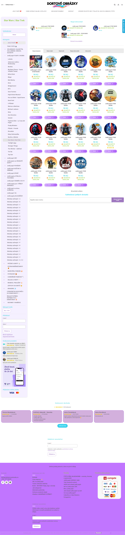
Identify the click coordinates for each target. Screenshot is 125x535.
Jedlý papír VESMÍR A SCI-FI (16, 181)
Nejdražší (61, 51)
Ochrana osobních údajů (39, 492)
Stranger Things (13, 146)
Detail (34, 83)
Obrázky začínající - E (13, 210)
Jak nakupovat (36, 488)
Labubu (10, 59)
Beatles (10, 66)
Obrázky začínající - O (13, 239)
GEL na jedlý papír (37, 481)
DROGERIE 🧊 (12, 288)
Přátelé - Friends (13, 128)
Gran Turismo (12, 91)
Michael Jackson (13, 109)
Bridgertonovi (12, 86)
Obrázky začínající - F (13, 213)
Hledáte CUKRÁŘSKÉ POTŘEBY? (42, 494)
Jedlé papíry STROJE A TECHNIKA (14, 177)
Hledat (14, 34)
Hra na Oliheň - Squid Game (16, 97)
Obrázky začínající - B (13, 202)
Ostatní (10, 118)
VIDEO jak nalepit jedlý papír (72, 484)
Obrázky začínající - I (13, 222)
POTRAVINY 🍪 (12, 274)
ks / (7, 310)
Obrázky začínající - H (13, 219)
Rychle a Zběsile (13, 137)
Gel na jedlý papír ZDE (70, 486)
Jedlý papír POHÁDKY (14, 165)
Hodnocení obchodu (62, 403)
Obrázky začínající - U (13, 254)
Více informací (91, 532)
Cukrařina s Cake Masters (71, 495)
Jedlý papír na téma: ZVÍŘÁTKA (13, 189)
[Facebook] (3, 482)
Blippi (9, 77)
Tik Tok (10, 151)
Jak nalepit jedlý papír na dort (73, 491)
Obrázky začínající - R (13, 245)
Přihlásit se (7, 331)
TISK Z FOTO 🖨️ (12, 46)
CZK (2, 4)
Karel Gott (11, 100)
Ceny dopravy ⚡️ (37, 479)
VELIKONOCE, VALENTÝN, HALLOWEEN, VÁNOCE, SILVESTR (15, 50)
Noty (9, 112)
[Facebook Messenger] (10, 482)
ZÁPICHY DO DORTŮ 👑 (15, 285)
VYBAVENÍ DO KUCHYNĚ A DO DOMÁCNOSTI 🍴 (15, 292)
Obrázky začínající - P (13, 242)
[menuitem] (16, 11)
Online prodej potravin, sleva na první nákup (62, 466)
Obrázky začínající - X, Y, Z (15, 260)
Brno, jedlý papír (69, 488)
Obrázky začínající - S (13, 248)
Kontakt (34, 477)
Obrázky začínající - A (13, 199)
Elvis (9, 83)
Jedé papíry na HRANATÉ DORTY (15, 162)
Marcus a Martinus (13, 106)
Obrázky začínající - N (13, 236)
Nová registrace (8, 334)
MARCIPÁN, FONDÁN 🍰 (15, 271)
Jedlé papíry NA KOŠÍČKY (15, 196)
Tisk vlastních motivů (70, 482)
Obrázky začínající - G (13, 216)
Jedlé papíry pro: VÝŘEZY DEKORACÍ (15, 184)
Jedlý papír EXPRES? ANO (72, 480)
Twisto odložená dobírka (39, 483)
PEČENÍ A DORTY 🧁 (14, 263)
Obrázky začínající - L (13, 231)
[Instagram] (6, 482)
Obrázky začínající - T (13, 251)
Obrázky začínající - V (13, 257)
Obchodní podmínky (38, 490)
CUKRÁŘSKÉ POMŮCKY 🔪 (16, 277)
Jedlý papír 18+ (12, 193)
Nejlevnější (50, 51)
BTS (9, 89)
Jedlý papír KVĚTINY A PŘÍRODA (14, 169)
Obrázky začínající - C (13, 204)
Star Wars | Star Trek (14, 140)
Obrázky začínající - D (13, 207)
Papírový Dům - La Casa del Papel (16, 121)
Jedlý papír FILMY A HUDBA (15, 55)
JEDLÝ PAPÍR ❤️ (13, 43)
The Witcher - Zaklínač (15, 149)
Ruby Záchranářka (13, 134)
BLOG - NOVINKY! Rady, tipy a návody (43, 486)
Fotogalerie (67, 497)
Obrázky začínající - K (13, 228)
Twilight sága (12, 143)
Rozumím (98, 533)
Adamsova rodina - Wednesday (13, 62)
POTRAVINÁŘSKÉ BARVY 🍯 (15, 267)
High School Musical (14, 94)
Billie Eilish (11, 74)
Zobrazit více (62, 425)
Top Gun (10, 154)
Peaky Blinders (12, 125)
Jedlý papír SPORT (13, 173)
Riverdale (11, 131)
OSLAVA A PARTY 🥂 (14, 280)
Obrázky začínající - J (13, 225)
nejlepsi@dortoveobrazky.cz (9, 477)
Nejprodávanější (74, 51)
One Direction (12, 115)
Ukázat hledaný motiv (118, 200)
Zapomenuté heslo (8, 336)
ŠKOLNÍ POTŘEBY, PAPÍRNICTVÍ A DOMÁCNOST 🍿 (12, 297)
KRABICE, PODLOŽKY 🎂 (15, 282)
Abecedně (88, 51)
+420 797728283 (6, 479)
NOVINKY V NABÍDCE (14, 302)
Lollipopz (11, 103)
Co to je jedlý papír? (70, 493)
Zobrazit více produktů (76, 41)
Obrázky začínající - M (14, 234)
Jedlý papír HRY (12, 158)
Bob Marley (11, 80)
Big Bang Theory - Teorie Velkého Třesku (15, 70)
